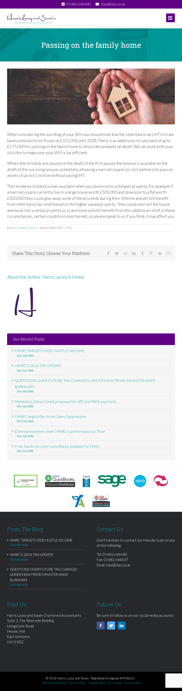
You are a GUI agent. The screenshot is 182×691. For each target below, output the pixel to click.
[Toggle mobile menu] (170, 17)
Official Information (54, 683)
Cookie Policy (97, 683)
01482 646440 (115, 554)
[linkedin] (122, 625)
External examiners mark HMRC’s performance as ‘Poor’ (60, 431)
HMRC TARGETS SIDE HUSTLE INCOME (49, 350)
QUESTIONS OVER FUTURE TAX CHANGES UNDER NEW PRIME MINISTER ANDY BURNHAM (43, 574)
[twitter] (111, 625)
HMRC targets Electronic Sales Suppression (50, 416)
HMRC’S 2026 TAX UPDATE (38, 365)
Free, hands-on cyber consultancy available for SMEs (57, 446)
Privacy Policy (77, 683)
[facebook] (101, 625)
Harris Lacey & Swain (23, 227)
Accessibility (132, 683)
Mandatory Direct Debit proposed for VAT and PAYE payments (66, 401)
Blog (69, 227)
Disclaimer (115, 683)
